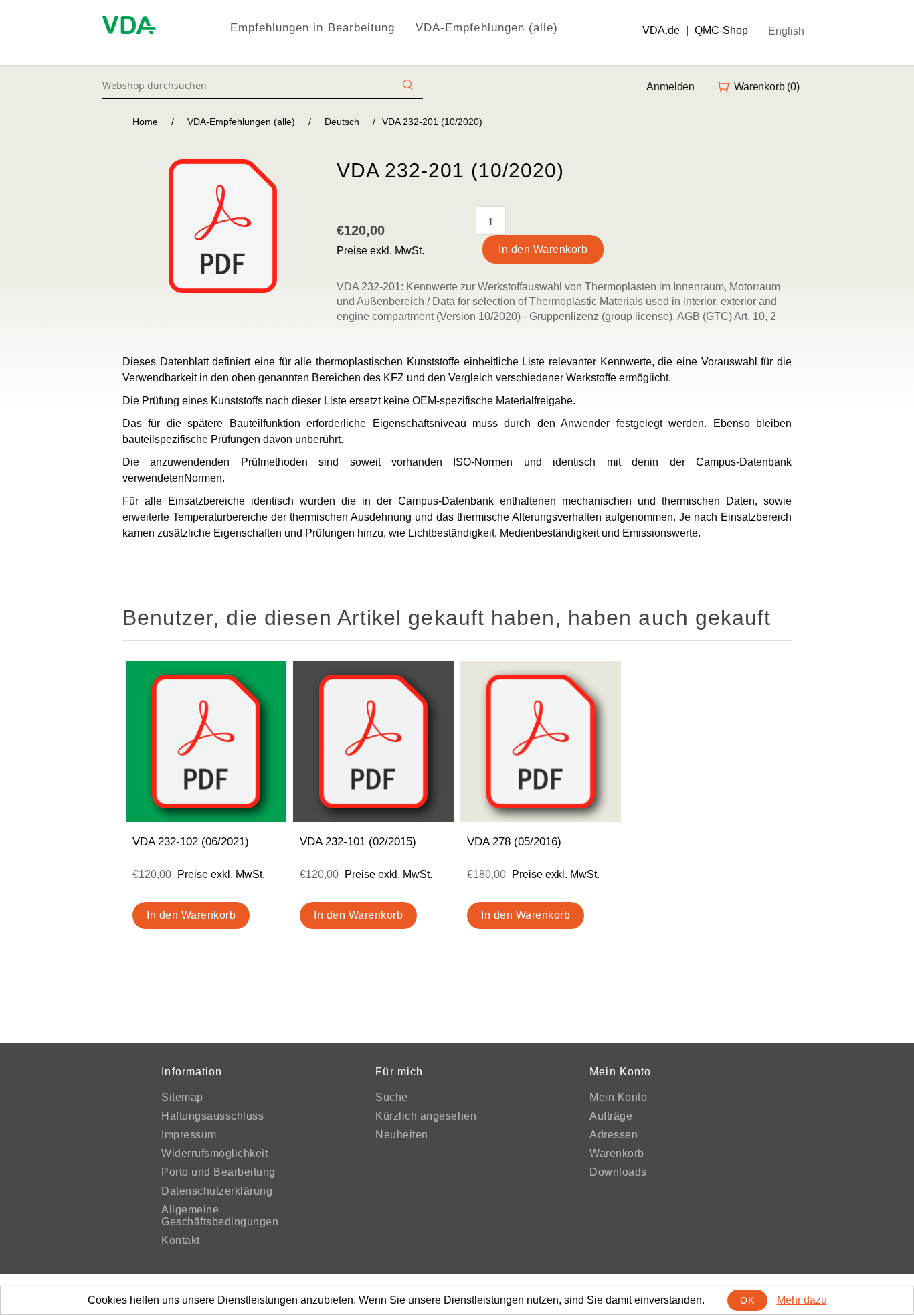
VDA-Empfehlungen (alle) (487, 27)
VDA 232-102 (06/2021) (190, 841)
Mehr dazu (802, 1300)
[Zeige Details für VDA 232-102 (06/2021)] (206, 741)
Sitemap (182, 1097)
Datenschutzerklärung (216, 1191)
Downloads (618, 1172)
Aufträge (610, 1116)
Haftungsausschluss (212, 1116)
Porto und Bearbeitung (218, 1172)
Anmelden (670, 86)
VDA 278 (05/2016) (514, 841)
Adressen (613, 1134)
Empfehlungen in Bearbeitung (312, 27)
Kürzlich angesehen (425, 1116)
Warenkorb (616, 1153)
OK (747, 1300)
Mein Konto (618, 1097)
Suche (391, 1097)
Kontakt (180, 1240)
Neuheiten (401, 1134)
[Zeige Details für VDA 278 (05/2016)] (541, 741)
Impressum (189, 1134)
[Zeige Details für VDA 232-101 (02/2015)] (373, 741)
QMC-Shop (721, 30)
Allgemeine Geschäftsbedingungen (219, 1215)
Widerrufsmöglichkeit (214, 1153)
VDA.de (661, 30)
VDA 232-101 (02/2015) (358, 841)
